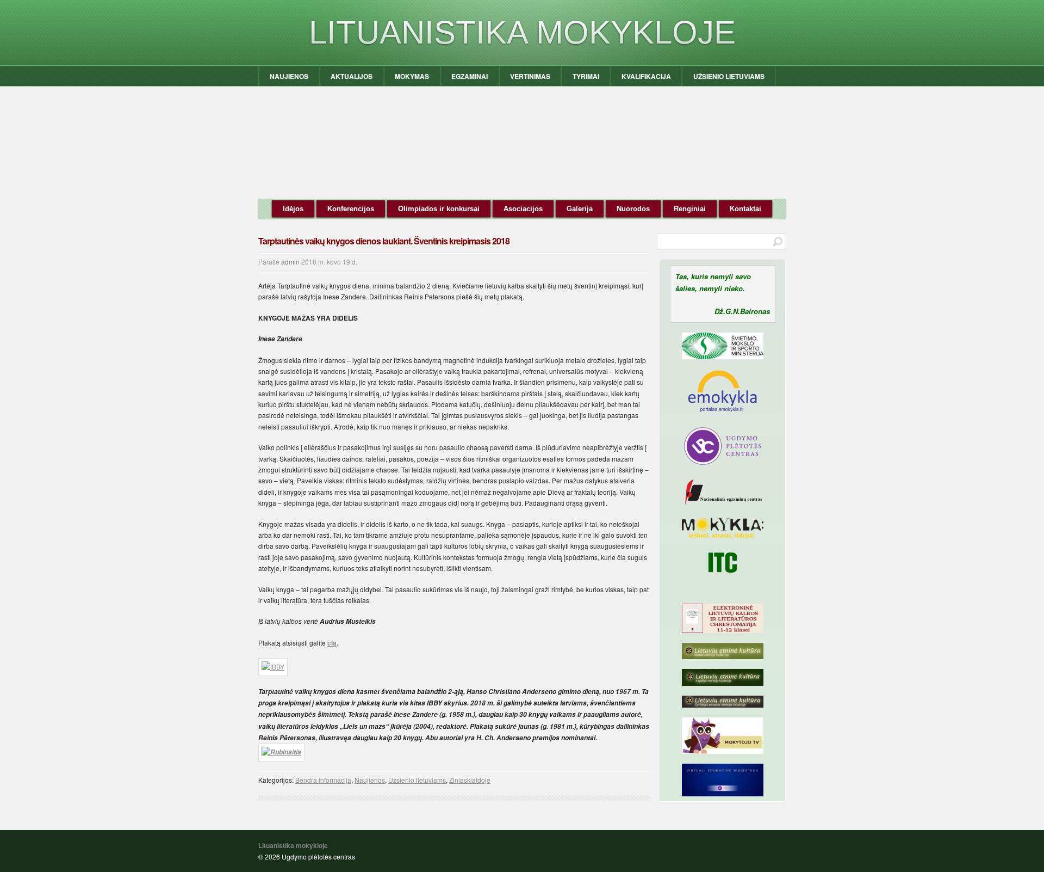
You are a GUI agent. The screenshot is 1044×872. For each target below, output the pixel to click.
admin (290, 261)
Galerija (580, 209)
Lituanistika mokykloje (522, 32)
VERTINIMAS (530, 76)
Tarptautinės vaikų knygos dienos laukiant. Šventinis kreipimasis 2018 (383, 241)
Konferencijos (350, 209)
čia (332, 643)
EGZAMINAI (469, 76)
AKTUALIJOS (351, 76)
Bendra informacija (323, 779)
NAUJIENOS (289, 76)
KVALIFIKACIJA (646, 76)
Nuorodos (633, 209)
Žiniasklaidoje (469, 779)
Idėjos (293, 209)
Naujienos (370, 779)
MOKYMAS (412, 76)
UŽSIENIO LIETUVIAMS (729, 76)
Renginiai (690, 209)
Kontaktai (745, 209)
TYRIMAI (586, 76)
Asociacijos (523, 209)
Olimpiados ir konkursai (439, 209)
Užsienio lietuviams (417, 779)
